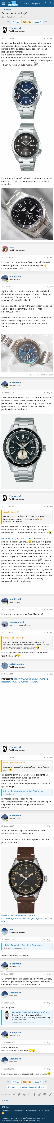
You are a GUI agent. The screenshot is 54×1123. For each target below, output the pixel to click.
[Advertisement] (27, 712)
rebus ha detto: (9, 512)
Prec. (17, 22)
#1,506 (50, 609)
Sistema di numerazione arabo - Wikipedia (22, 791)
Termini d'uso (18, 1110)
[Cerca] (50, 3)
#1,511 (50, 940)
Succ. (37, 22)
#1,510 (50, 826)
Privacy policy (31, 1110)
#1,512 (50, 974)
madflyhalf (7, 17)
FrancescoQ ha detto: (12, 638)
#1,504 (50, 393)
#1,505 (50, 506)
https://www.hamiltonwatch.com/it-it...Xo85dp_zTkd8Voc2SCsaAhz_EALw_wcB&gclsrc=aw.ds (26, 918)
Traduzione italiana (9, 1121)
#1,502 (50, 257)
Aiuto (41, 1110)
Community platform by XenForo (24, 1118)
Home (47, 1110)
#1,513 (50, 1003)
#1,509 (50, 757)
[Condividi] (44, 38)
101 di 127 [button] (27, 22)
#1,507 (50, 632)
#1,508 (50, 674)
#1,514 (50, 1043)
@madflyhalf (7, 538)
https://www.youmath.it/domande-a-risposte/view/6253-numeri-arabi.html (25, 680)
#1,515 (50, 1069)
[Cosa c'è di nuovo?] (45, 3)
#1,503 (50, 286)
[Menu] (4, 3)
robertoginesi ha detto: (12, 762)
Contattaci (6, 1110)
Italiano (7, 1107)
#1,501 (50, 38)
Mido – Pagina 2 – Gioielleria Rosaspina (23, 945)
